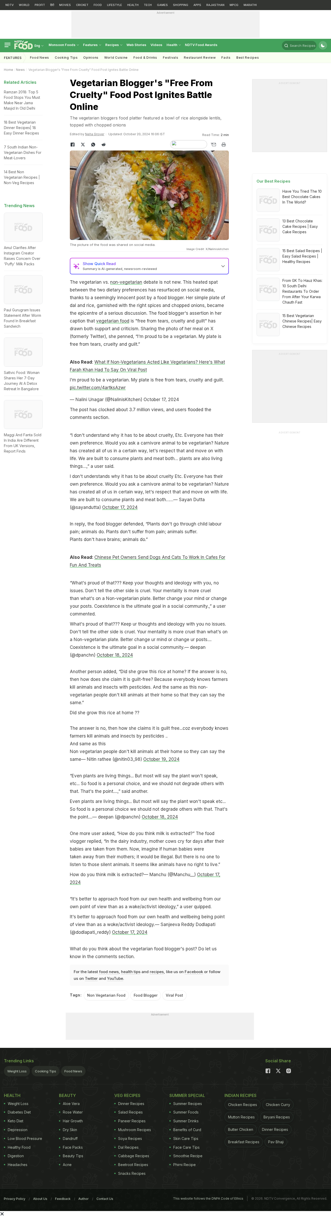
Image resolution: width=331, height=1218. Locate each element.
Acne (67, 1164)
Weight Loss (17, 1071)
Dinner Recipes (131, 1103)
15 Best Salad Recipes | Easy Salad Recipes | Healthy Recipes (302, 256)
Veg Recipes (127, 1095)
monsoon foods (62, 45)
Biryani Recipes (277, 1117)
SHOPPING (180, 5)
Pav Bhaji (276, 1142)
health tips (130, 971)
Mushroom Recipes (134, 1129)
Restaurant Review (200, 57)
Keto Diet (15, 1121)
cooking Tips (66, 57)
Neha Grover (94, 134)
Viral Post (174, 995)
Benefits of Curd (187, 1129)
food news (109, 971)
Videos (156, 45)
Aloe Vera (71, 1103)
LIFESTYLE (114, 5)
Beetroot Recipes (133, 1164)
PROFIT (40, 5)
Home (8, 70)
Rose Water (73, 1112)
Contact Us (104, 1199)
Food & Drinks (145, 57)
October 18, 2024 (115, 655)
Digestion (16, 1156)
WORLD (24, 5)
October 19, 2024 (161, 759)
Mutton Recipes (241, 1117)
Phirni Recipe (184, 1164)
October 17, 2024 (161, 399)
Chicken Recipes (242, 1104)
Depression (17, 1129)
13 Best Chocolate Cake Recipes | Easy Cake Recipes (300, 226)
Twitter (91, 978)
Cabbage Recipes (133, 1156)
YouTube (115, 978)
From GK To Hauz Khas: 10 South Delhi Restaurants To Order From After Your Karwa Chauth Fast (302, 291)
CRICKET (82, 5)
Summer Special (187, 1095)
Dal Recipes (128, 1147)
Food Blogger (145, 995)
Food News (39, 57)
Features (91, 45)
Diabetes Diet (19, 1112)
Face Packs (73, 1147)
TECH (148, 5)
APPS (197, 5)
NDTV (9, 5)
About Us (40, 1199)
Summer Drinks (186, 1121)
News (20, 70)
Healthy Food (19, 1147)
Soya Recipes (130, 1138)
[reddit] (103, 144)
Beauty (67, 1095)
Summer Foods (186, 1112)
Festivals (170, 57)
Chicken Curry (278, 1104)
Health (172, 45)
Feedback (63, 1199)
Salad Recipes (130, 1112)
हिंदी (52, 5)
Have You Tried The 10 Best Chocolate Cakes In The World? (302, 196)
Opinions (91, 57)
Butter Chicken (240, 1129)
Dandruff (70, 1138)
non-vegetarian (126, 282)
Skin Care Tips (185, 1138)
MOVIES (65, 5)
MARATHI (250, 5)
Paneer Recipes (132, 1121)
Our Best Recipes (273, 181)
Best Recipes (247, 57)
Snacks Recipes (132, 1173)
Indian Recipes (240, 1095)
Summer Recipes (187, 1103)
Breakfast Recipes (243, 1142)
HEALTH (133, 5)
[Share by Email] (213, 144)
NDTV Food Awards (201, 45)
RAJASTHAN (215, 5)
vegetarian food (112, 321)
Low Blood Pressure (25, 1138)
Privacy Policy (14, 1199)
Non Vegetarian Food (106, 995)
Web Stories (136, 45)
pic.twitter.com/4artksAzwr (98, 387)
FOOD (98, 5)
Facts (226, 57)
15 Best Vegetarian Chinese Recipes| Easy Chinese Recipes (302, 321)
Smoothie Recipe (187, 1156)
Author (83, 1199)
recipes (157, 971)
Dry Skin (70, 1129)
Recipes (112, 45)
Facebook (194, 971)
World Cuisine (116, 57)
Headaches (17, 1164)
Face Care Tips (186, 1147)
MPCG (234, 5)
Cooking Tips (45, 1071)
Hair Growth (73, 1121)
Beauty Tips (73, 1156)
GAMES (162, 5)
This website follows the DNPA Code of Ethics (208, 1198)
